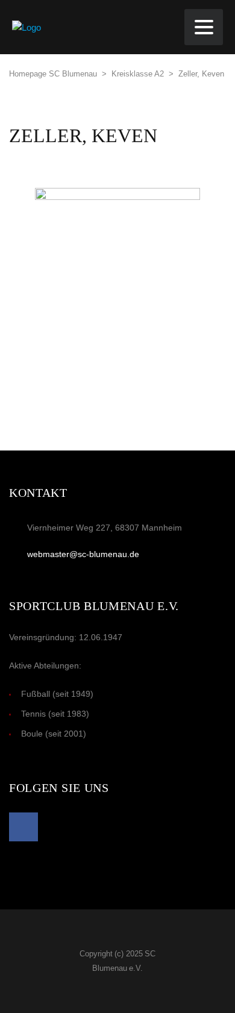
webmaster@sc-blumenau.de (83, 554)
